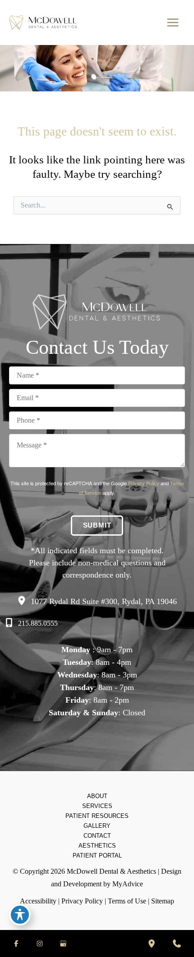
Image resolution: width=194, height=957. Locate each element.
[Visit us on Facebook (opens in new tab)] (16, 943)
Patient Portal (97, 855)
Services (97, 806)
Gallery (97, 825)
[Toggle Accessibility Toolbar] (20, 914)
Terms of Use (127, 901)
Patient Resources (97, 816)
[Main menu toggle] (172, 22)
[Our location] (151, 943)
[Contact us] (177, 943)
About (97, 796)
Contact (97, 835)
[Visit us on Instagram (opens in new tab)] (40, 943)
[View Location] (24, 601)
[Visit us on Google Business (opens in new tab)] (63, 943)
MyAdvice (127, 884)
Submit (97, 525)
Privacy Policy (143, 483)
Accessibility (38, 901)
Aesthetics (97, 845)
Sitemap (162, 901)
